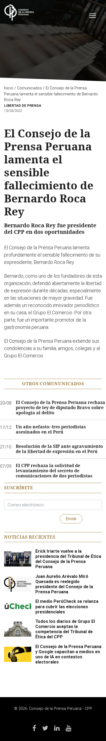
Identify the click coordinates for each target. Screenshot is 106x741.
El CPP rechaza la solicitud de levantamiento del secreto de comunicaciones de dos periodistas (54, 471)
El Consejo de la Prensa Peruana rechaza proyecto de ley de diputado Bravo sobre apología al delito (60, 408)
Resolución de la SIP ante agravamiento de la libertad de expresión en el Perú (59, 449)
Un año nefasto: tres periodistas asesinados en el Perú (51, 429)
